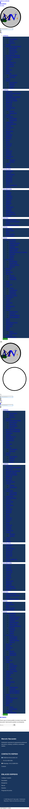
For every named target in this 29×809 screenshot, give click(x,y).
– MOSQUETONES (14, 248)
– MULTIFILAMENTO (14, 317)
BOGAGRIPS (9, 272)
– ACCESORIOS (13, 39)
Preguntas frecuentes (6, 790)
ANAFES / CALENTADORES (13, 93)
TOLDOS (8, 163)
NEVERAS (8, 145)
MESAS (8, 142)
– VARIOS (11, 257)
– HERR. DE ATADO (14, 265)
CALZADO (8, 192)
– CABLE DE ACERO (14, 243)
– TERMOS (11, 162)
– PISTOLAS (12, 77)
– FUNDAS (11, 86)
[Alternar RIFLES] (24, 455)
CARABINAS (9, 59)
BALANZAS (9, 268)
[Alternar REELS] (24, 705)
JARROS (8, 133)
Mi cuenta (3, 3)
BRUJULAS (9, 106)
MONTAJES (9, 69)
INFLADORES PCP (11, 62)
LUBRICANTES (10, 66)
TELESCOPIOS (10, 236)
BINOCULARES (10, 230)
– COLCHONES (13, 118)
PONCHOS (9, 209)
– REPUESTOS (13, 113)
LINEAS (8, 304)
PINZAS (8, 320)
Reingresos (4, 783)
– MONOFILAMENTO (14, 315)
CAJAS (8, 283)
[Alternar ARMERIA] (24, 410)
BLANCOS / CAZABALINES (13, 57)
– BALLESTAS (12, 50)
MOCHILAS (9, 144)
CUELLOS (8, 199)
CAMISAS (8, 194)
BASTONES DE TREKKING (13, 97)
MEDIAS (8, 205)
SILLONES (8, 154)
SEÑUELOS (9, 335)
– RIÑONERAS (12, 279)
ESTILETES (9, 178)
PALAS (8, 149)
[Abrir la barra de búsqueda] (0, 395)
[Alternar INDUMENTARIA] (24, 563)
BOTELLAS (9, 104)
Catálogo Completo (6, 778)
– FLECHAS (12, 43)
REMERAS (9, 210)
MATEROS (8, 138)
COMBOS (8, 299)
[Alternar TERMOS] (24, 532)
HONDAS (8, 60)
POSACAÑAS (9, 324)
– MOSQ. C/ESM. (13, 250)
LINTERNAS (9, 134)
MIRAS (8, 68)
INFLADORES (9, 131)
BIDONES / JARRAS (11, 98)
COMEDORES (9, 122)
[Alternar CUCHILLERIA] (24, 543)
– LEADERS (12, 247)
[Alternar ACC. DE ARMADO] (24, 613)
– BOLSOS (11, 275)
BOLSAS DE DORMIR (11, 100)
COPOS (8, 301)
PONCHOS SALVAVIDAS (12, 225)
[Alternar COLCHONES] (24, 491)
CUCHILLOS (9, 176)
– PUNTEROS (12, 293)
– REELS (11, 331)
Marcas (3, 785)
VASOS (8, 165)
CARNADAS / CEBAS (11, 295)
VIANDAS (8, 167)
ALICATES (8, 172)
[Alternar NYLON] (24, 685)
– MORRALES (12, 277)
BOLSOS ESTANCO (11, 219)
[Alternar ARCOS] (24, 411)
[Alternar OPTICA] (24, 601)
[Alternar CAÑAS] (24, 662)
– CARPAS (11, 111)
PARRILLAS (9, 151)
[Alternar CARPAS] (24, 483)
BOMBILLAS (9, 102)
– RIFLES (11, 88)
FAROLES (8, 125)
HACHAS (8, 129)
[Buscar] (0, 31)
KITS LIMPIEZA (10, 64)
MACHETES (9, 180)
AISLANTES (9, 91)
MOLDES (8, 308)
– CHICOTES (12, 313)
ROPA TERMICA (10, 212)
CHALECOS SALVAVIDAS (12, 221)
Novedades (4, 780)
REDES (8, 328)
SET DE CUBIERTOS (11, 185)
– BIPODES (12, 84)
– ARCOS (11, 41)
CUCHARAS (9, 302)
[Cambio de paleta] (14, 2)
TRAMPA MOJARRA (11, 337)
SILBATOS (8, 153)
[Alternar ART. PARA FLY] (24, 635)
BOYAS (8, 281)
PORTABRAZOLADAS (12, 322)
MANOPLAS (9, 181)
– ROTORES (12, 254)
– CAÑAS (11, 288)
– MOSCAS (12, 266)
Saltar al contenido (4, 0)
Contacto (3, 766)
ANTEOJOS (9, 229)
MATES (8, 140)
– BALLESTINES (13, 52)
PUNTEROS (9, 326)
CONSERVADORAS (11, 124)
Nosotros (3, 788)
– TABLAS (11, 256)
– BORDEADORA (13, 311)
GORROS (8, 201)
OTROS (8, 71)
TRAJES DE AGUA (11, 214)
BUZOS (8, 190)
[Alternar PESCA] (24, 611)
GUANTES (8, 203)
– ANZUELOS (12, 241)
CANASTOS (9, 284)
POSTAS (8, 79)
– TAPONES (12, 160)
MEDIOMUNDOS (10, 306)
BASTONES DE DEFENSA (13, 55)
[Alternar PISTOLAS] (24, 447)
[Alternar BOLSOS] (24, 649)
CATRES (8, 115)
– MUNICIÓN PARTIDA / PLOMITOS (18, 252)
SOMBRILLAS (9, 156)
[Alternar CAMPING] (24, 464)
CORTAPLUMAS (10, 174)
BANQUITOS (9, 95)
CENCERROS (9, 297)
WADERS (8, 216)
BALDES (8, 270)
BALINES (8, 44)
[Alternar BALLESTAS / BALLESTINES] (24, 420)
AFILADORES (9, 171)
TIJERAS (8, 187)
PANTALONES (10, 207)
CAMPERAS (9, 196)
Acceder (2, 5)
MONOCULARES (10, 234)
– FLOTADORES (13, 263)
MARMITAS (9, 136)
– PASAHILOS (12, 292)
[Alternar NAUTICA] (24, 592)
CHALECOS (9, 198)
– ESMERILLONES (14, 245)
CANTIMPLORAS (10, 107)
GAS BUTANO (9, 127)
